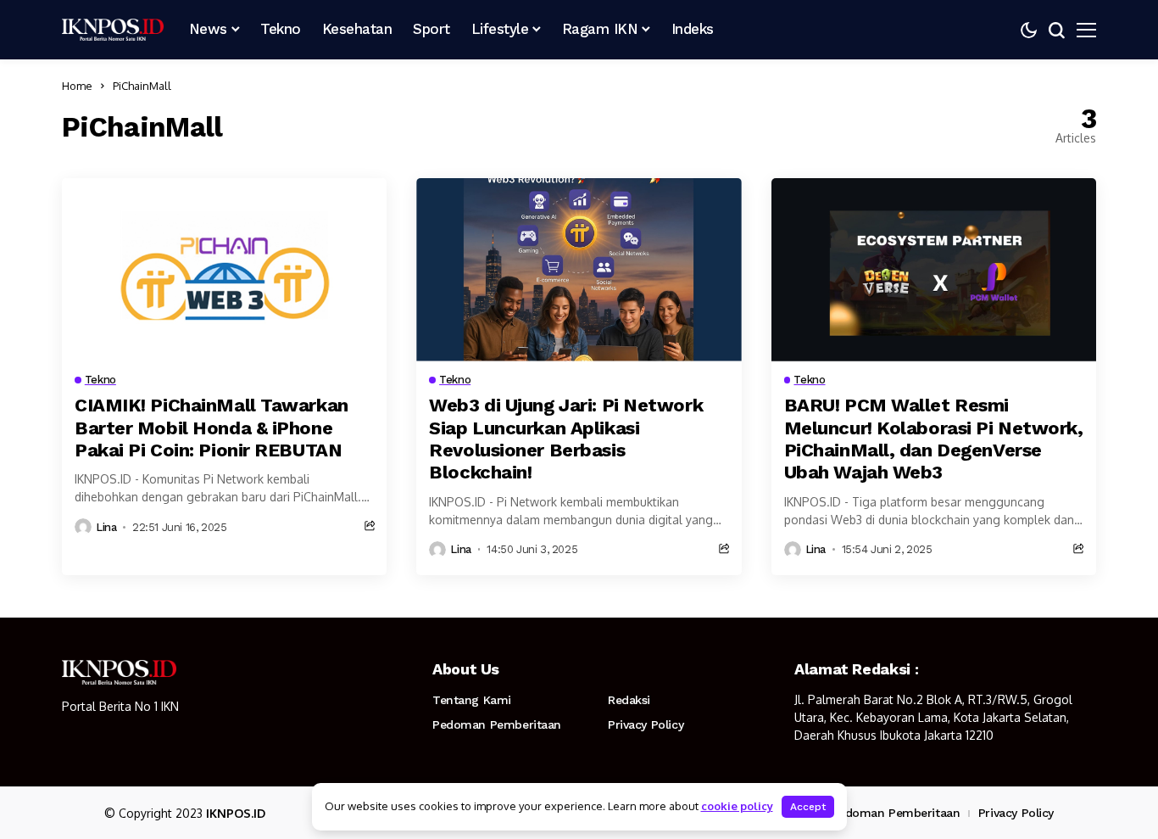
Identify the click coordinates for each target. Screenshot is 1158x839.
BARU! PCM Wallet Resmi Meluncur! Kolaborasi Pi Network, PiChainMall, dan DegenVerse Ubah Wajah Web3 (933, 438)
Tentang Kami (471, 700)
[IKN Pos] (113, 30)
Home (77, 85)
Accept (808, 807)
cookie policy (737, 806)
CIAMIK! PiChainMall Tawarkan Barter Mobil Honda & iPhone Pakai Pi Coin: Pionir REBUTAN (211, 427)
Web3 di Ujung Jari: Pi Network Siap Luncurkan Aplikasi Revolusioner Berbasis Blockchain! (566, 438)
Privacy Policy (645, 724)
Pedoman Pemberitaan (496, 724)
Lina (106, 527)
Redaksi (629, 700)
